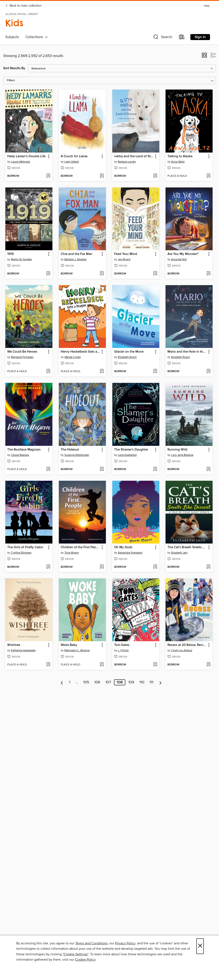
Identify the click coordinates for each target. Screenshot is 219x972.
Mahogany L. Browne (77, 650)
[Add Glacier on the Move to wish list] (155, 371)
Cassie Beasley (20, 455)
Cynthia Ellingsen (21, 552)
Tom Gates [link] (121, 645)
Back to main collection (25, 6)
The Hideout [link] (70, 450)
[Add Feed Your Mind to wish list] (155, 274)
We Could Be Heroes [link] (22, 352)
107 (108, 682)
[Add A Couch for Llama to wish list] (101, 176)
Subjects (12, 37)
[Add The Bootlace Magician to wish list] (48, 469)
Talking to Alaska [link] (179, 156)
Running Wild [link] (177, 450)
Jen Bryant (124, 259)
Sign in (200, 37)
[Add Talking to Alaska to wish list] (208, 176)
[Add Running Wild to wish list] (208, 469)
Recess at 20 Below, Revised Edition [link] (187, 645)
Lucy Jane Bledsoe (182, 455)
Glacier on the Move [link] (129, 352)
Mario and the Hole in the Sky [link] (187, 352)
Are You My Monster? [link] (182, 254)
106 (97, 682)
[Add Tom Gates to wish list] (155, 665)
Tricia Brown (71, 552)
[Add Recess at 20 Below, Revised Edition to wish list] (208, 665)
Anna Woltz (178, 161)
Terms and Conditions (91, 943)
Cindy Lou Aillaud (181, 650)
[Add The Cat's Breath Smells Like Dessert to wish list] (208, 567)
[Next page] (160, 682)
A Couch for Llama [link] (74, 156)
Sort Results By (14, 68)
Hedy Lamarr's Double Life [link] (26, 156)
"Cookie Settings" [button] (75, 954)
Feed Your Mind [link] (125, 254)
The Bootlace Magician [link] (24, 450)
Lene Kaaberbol (127, 455)
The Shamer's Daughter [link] (131, 450)
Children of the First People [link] (80, 547)
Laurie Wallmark (20, 161)
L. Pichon (123, 650)
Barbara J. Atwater (75, 259)
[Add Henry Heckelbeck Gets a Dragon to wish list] (101, 371)
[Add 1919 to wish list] (48, 274)
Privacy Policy (125, 943)
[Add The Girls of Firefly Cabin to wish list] (48, 567)
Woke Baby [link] (69, 645)
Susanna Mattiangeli (76, 455)
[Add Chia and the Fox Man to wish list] (101, 274)
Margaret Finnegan (22, 357)
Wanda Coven (72, 357)
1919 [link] (10, 254)
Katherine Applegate (23, 650)
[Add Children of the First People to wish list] (101, 567)
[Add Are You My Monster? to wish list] (208, 274)
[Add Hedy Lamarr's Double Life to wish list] (48, 176)
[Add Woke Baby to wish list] (101, 665)
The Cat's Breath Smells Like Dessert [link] (187, 547)
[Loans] (181, 38)
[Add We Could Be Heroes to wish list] (48, 371)
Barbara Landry (127, 161)
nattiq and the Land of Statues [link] (133, 156)
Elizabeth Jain (179, 552)
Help (206, 5)
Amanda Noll (179, 259)
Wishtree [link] (13, 645)
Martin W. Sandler (21, 259)
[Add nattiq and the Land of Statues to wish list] (155, 176)
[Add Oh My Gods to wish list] (155, 567)
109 (131, 682)
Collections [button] (35, 37)
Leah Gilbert (71, 161)
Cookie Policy (85, 959)
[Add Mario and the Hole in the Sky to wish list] (208, 371)
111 (151, 682)
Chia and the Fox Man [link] (76, 254)
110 (141, 682)
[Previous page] (62, 682)
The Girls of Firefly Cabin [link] (25, 547)
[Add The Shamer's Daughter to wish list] (155, 469)
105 (86, 682)
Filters (11, 80)
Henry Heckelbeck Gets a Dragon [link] (80, 352)
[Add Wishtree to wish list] (48, 665)
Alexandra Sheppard (130, 552)
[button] (162, 38)
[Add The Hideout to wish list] (101, 469)
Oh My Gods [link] (123, 547)
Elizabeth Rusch (127, 357)
